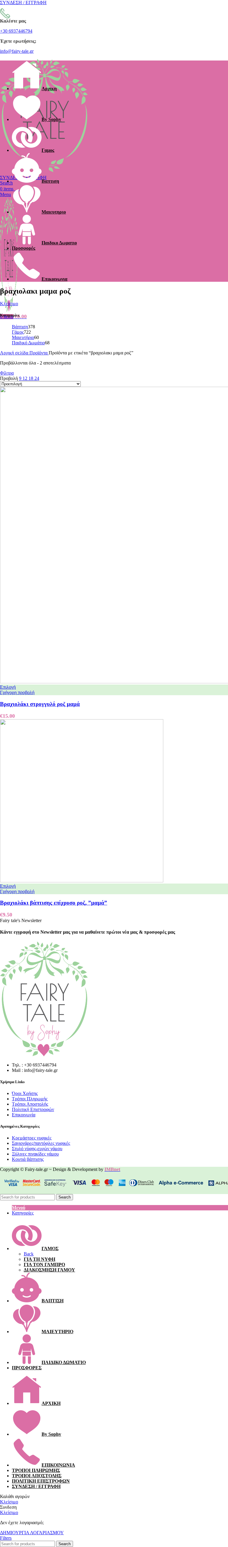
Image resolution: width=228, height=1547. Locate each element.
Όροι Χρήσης (25, 1093)
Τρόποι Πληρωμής (30, 1098)
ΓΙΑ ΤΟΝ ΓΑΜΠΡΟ (44, 1264)
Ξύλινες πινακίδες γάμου (35, 1153)
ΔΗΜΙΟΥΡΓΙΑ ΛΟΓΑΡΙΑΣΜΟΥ (32, 1532)
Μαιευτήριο (23, 337)
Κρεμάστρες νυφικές (31, 1137)
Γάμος (18, 332)
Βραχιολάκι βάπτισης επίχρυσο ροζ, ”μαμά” (53, 903)
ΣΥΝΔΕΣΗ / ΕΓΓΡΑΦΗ (36, 1486)
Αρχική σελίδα (14, 352)
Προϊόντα (39, 352)
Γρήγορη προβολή (17, 692)
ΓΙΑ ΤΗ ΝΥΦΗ (39, 1259)
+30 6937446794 (16, 31)
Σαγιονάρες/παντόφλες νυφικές (41, 1143)
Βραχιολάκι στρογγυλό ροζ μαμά (40, 704)
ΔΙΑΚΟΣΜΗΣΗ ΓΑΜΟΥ (49, 1269)
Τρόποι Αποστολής (30, 1104)
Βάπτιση (20, 326)
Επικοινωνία (23, 1114)
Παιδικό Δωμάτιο (28, 342)
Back (29, 1253)
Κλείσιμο (9, 303)
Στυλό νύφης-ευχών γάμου (37, 1148)
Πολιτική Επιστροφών (33, 1109)
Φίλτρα (7, 372)
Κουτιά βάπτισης (28, 1159)
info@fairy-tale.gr (17, 51)
